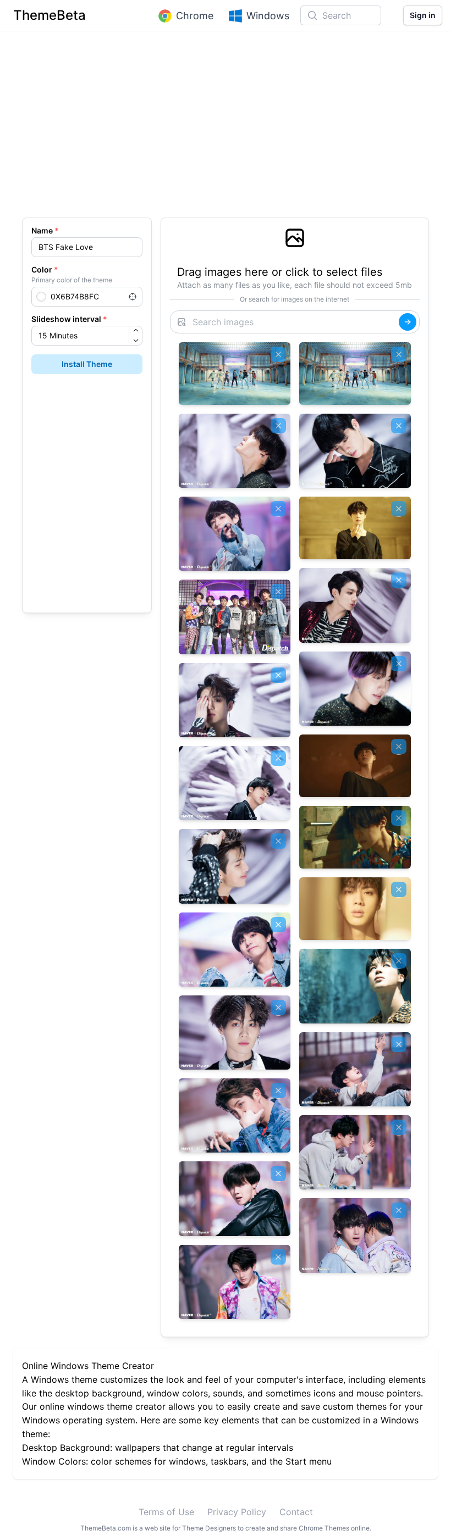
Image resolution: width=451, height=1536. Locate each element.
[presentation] (295, 258)
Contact (296, 1511)
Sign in (423, 15)
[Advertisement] (225, 130)
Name (45, 230)
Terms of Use (166, 1511)
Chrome (194, 15)
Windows (267, 15)
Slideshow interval (69, 319)
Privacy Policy (236, 1511)
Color (44, 269)
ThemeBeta (49, 15)
